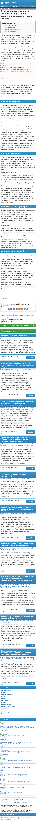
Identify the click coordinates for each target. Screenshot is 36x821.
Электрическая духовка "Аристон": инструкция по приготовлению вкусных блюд (17, 365)
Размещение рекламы (20, 801)
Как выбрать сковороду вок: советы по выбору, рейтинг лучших (17, 617)
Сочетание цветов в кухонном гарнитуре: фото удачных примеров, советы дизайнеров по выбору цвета (16, 653)
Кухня (2, 358)
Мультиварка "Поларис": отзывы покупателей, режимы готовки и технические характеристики (14, 439)
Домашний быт (6, 704)
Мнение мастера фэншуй (12, 29)
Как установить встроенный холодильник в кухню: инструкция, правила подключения (21, 72)
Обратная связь (5, 801)
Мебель (3, 692)
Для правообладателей (20, 802)
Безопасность (5, 710)
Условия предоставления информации (12, 818)
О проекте (4, 799)
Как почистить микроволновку (14, 335)
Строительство (6, 690)
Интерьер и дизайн (7, 694)
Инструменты (5, 700)
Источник (4, 298)
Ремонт (3, 698)
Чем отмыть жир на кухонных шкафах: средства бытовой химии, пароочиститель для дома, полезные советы (17, 579)
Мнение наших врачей (11, 31)
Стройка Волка (10, 2)
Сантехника (5, 708)
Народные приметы (10, 27)
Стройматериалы (7, 712)
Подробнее (30, 357)
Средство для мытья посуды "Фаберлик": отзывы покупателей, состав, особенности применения (18, 403)
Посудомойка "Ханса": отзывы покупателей (13, 475)
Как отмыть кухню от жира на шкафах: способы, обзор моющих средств (17, 544)
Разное (3, 714)
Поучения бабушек (10, 25)
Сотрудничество (18, 799)
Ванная (3, 702)
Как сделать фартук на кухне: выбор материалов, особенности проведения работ (17, 509)
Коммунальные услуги (8, 706)
